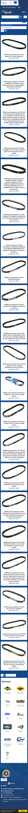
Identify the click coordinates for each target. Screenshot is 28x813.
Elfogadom (23, 810)
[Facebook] (2, 779)
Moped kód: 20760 (14, 549)
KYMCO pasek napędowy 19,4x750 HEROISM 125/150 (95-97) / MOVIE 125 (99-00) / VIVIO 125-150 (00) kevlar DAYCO (14, 663)
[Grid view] (5, 30)
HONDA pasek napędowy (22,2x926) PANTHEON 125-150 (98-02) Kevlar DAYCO (14, 484)
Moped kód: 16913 (14, 583)
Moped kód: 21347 (14, 610)
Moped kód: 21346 (14, 221)
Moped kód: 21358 (14, 637)
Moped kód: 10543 (14, 427)
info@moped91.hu (8, 791)
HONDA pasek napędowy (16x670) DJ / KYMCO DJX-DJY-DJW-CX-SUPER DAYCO (14, 394)
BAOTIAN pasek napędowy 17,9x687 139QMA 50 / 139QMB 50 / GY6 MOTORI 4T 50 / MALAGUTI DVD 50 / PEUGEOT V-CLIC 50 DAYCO (14, 217)
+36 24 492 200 (7, 793)
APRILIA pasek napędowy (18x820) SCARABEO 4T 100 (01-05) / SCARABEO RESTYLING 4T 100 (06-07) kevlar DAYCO (14, 150)
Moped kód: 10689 (14, 58)
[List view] (2, 30)
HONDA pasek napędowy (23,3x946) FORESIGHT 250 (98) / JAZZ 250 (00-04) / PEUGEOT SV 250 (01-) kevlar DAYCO (14, 545)
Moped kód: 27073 (14, 398)
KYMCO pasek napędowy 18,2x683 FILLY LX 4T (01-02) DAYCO (14, 607)
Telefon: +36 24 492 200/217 (9, 7)
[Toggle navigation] (25, 17)
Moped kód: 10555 (14, 191)
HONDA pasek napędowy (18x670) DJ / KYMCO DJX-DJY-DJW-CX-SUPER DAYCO (14, 423)
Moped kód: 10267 (14, 488)
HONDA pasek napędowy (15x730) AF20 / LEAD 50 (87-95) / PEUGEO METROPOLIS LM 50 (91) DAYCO (14, 365)
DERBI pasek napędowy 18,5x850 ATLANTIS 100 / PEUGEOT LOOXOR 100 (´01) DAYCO (14, 306)
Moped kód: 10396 (14, 124)
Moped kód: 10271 (14, 518)
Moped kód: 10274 (14, 155)
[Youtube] (5, 779)
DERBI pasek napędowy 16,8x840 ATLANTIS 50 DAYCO (14, 278)
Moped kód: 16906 (14, 281)
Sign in (24, 12)
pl (19, 7)
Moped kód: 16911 (14, 668)
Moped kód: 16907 (14, 310)
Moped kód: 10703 (14, 369)
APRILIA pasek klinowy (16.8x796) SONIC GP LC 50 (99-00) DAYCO (14, 55)
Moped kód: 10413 (14, 340)
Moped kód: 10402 (14, 459)
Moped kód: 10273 (14, 88)
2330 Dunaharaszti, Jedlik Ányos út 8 (13, 788)
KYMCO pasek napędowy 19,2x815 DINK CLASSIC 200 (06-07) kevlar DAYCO (14, 635)
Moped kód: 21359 (14, 254)
